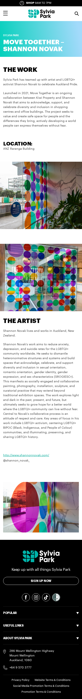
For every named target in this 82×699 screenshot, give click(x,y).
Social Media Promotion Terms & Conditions (41, 685)
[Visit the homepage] (41, 13)
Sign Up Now (41, 580)
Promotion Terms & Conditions (41, 691)
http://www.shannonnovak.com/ (26, 455)
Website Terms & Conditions (52, 680)
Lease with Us (13, 647)
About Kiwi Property (17, 671)
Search (77, 13)
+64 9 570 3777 (20, 667)
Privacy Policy (20, 680)
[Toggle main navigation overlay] (5, 13)
